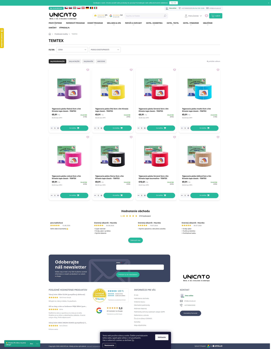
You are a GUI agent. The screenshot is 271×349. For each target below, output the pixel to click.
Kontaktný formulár (190, 313)
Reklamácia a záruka (141, 315)
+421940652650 (189, 305)
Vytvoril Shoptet (200, 346)
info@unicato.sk (190, 301)
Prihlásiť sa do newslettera (127, 275)
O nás (136, 295)
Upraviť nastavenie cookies (96, 346)
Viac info (173, 3)
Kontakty (137, 322)
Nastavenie (109, 345)
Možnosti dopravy (140, 308)
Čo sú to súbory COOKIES (143, 318)
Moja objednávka (140, 325)
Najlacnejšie (74, 61)
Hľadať (165, 16)
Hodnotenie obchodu (135, 211)
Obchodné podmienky (142, 305)
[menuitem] (57, 23)
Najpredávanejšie (57, 61)
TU (133, 340)
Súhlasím (162, 337)
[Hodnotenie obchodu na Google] (111, 310)
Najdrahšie (88, 61)
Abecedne (101, 61)
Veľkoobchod (57, 8)
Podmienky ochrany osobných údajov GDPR (149, 312)
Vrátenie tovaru (139, 302)
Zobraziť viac (135, 240)
